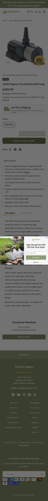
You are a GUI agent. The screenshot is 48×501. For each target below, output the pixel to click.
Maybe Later (36, 262)
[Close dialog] (47, 237)
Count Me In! (36, 257)
